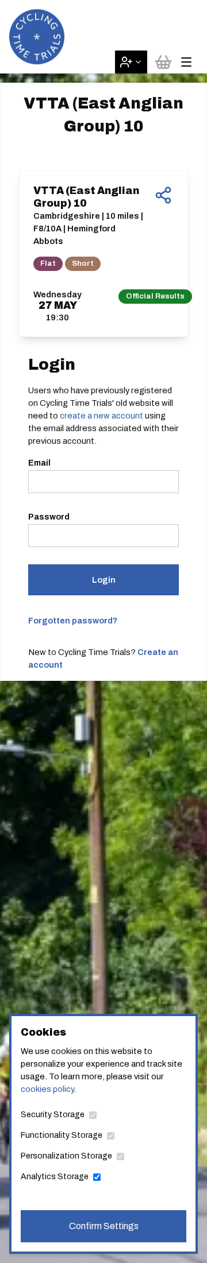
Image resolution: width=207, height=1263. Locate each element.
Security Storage (53, 1114)
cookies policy (47, 1089)
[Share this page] (163, 195)
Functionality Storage (61, 1135)
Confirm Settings (104, 1226)
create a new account (101, 415)
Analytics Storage (55, 1176)
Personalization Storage (66, 1156)
